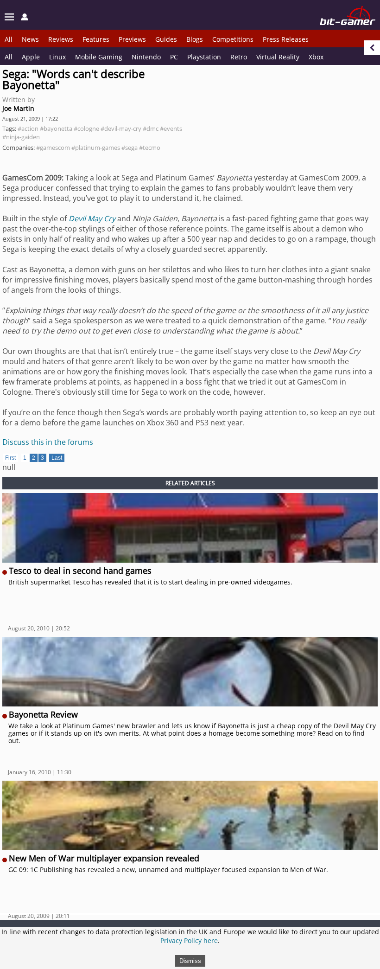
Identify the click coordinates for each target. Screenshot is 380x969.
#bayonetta (56, 128)
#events (171, 128)
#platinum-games (95, 147)
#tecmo (149, 147)
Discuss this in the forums (47, 442)
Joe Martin (18, 108)
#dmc (150, 128)
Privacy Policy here (189, 940)
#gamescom (53, 147)
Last (56, 458)
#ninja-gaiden (21, 137)
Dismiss (190, 960)
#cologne (86, 128)
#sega (129, 147)
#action (28, 128)
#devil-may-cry (121, 128)
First (10, 458)
